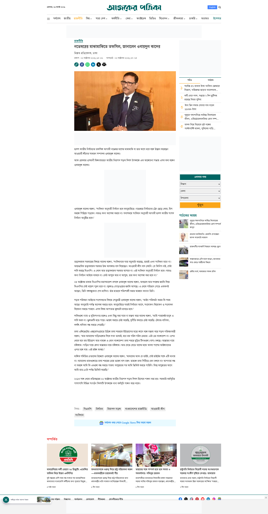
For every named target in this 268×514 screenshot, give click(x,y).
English (212, 7)
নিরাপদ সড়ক (114, 409)
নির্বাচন (99, 409)
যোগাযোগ (90, 499)
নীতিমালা (101, 499)
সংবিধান (79, 415)
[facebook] (82, 64)
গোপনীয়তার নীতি (116, 499)
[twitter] (98, 64)
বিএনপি (87, 409)
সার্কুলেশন (78, 499)
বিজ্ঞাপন (67, 499)
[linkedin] (93, 64)
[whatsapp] (87, 64)
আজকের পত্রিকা (53, 499)
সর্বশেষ (210, 80)
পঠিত (189, 80)
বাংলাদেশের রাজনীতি (136, 409)
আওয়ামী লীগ (158, 409)
